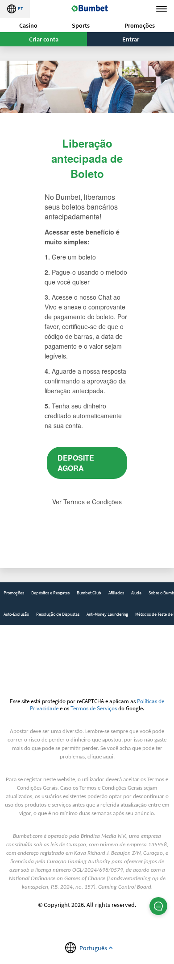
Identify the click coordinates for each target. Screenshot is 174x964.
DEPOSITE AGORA (76, 463)
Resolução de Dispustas (57, 614)
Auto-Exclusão (16, 614)
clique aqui (100, 757)
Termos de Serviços (93, 708)
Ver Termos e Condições (87, 501)
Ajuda (136, 593)
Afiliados (116, 593)
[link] (14, 593)
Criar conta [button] (43, 39)
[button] (28, 25)
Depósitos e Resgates (50, 593)
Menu (161, 9)
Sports (81, 25)
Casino (28, 25)
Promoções (139, 25)
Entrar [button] (130, 39)
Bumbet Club (89, 593)
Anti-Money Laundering (107, 614)
